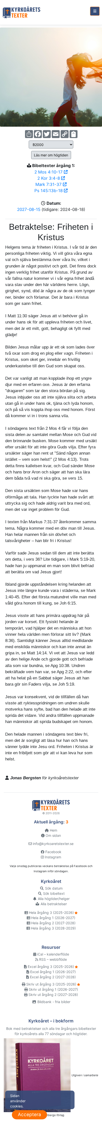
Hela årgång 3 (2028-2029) (53, 928)
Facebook (52, 852)
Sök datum (53, 888)
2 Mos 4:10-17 (49, 172)
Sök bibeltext (53, 893)
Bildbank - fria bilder (53, 1002)
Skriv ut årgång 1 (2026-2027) (53, 989)
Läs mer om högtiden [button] (51, 155)
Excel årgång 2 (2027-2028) (52, 977)
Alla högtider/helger (53, 899)
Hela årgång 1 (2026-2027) (52, 918)
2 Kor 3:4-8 (49, 178)
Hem (53, 830)
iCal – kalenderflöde (52, 954)
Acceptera (29, 1114)
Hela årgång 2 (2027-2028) (53, 923)
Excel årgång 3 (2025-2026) (50, 966)
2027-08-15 (28, 209)
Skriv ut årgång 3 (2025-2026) (50, 984)
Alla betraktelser (53, 904)
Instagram (52, 857)
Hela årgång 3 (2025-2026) (51, 912)
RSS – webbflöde (52, 959)
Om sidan (53, 835)
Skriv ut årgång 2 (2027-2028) (52, 994)
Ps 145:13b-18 (49, 190)
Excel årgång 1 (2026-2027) (52, 972)
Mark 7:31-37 (49, 184)
